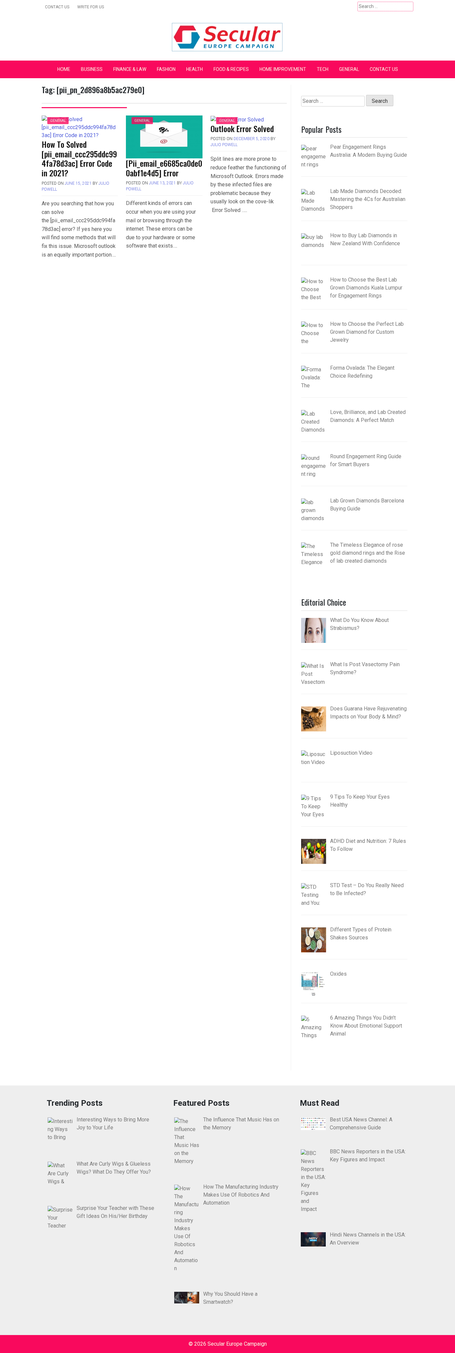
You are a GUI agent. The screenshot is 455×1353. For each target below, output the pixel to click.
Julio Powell (224, 144)
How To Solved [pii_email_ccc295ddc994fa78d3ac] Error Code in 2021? (79, 158)
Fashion (166, 69)
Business (92, 69)
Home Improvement (282, 69)
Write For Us (90, 7)
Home (63, 69)
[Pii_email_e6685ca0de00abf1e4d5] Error (164, 168)
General (349, 69)
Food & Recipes (231, 69)
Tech (322, 69)
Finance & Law (129, 69)
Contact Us (57, 7)
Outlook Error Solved (242, 128)
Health (194, 69)
